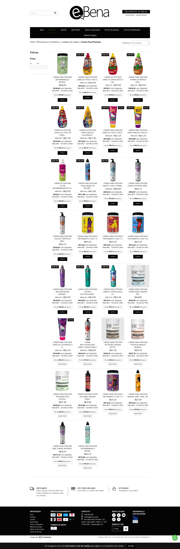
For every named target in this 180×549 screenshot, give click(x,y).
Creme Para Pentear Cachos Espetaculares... (87, 291)
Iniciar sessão (141, 15)
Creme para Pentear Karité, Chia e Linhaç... (113, 184)
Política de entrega (112, 30)
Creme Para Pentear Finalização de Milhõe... (87, 185)
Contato (63, 30)
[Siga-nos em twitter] (119, 519)
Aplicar (45, 67)
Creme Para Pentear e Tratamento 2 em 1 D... (112, 395)
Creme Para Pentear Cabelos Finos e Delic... (87, 78)
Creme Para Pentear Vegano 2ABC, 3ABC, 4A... (138, 395)
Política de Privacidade (132, 30)
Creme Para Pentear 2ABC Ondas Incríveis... (62, 447)
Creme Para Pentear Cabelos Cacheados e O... (62, 344)
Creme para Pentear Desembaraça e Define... (62, 79)
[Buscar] (55, 13)
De (31, 63)
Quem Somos (75, 30)
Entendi (131, 546)
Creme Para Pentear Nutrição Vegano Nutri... (112, 344)
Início (42, 30)
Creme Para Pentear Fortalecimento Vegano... (138, 344)
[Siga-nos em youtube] (124, 515)
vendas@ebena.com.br (91, 517)
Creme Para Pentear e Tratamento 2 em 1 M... (138, 237)
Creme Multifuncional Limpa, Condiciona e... (88, 344)
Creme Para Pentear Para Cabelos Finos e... (138, 131)
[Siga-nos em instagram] (114, 515)
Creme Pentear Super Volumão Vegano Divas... (88, 396)
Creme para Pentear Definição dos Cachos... (62, 396)
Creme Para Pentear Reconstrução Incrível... (62, 291)
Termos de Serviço (90, 35)
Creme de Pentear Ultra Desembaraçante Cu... (62, 185)
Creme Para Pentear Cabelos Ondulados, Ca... (113, 291)
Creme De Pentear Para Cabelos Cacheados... (87, 132)
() (137, 11)
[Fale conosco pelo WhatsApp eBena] (175, 537)
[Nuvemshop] (40, 538)
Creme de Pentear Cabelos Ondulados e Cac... (112, 79)
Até (38, 63)
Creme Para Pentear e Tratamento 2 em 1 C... (113, 237)
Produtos (52, 30)
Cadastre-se (130, 15)
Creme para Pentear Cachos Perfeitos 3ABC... (62, 238)
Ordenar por (126, 43)
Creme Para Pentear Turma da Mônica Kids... (138, 79)
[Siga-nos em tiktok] (114, 519)
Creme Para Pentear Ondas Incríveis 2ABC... (138, 184)
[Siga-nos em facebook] (119, 515)
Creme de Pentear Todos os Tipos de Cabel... (62, 132)
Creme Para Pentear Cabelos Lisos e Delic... (112, 131)
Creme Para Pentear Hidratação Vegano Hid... (138, 291)
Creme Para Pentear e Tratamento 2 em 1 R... (87, 237)
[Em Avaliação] (141, 520)
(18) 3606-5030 (88, 514)
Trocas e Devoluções (92, 30)
